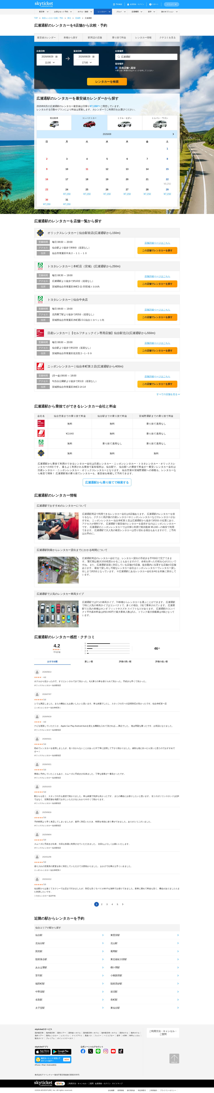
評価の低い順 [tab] (161, 661)
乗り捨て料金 (119, 37)
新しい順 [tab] (89, 661)
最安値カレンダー (46, 37)
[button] (173, 134)
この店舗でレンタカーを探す (157, 250)
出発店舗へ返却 (134, 69)
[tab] (54, 122)
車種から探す (71, 37)
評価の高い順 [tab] (125, 661)
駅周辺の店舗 (95, 37)
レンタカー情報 (143, 37)
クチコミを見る (167, 37)
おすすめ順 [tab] (52, 661)
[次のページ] (122, 904)
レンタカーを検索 (107, 81)
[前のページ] (91, 904)
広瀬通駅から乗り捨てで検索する (107, 482)
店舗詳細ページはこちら (157, 243)
